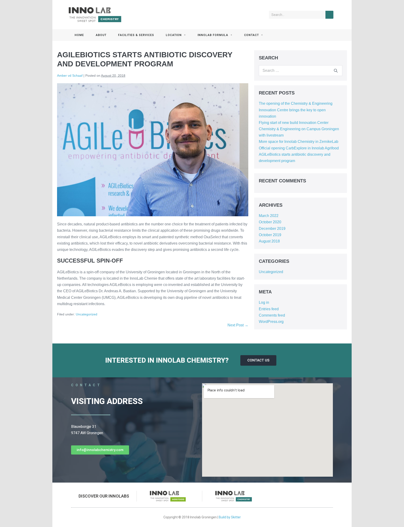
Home (79, 35)
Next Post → (237, 325)
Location (174, 35)
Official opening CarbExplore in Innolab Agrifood (299, 148)
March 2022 (268, 216)
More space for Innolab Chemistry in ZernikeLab (298, 142)
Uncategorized (86, 314)
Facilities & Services (136, 35)
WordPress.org (271, 322)
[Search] (329, 15)
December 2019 (272, 229)
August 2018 (269, 241)
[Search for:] (300, 70)
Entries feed (269, 309)
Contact (251, 35)
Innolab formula (213, 35)
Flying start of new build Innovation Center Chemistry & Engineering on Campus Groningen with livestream (299, 129)
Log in (264, 302)
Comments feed (272, 315)
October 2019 (270, 235)
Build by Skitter (230, 517)
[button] (258, 360)
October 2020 (270, 222)
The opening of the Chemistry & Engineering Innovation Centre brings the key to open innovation (295, 109)
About (101, 35)
